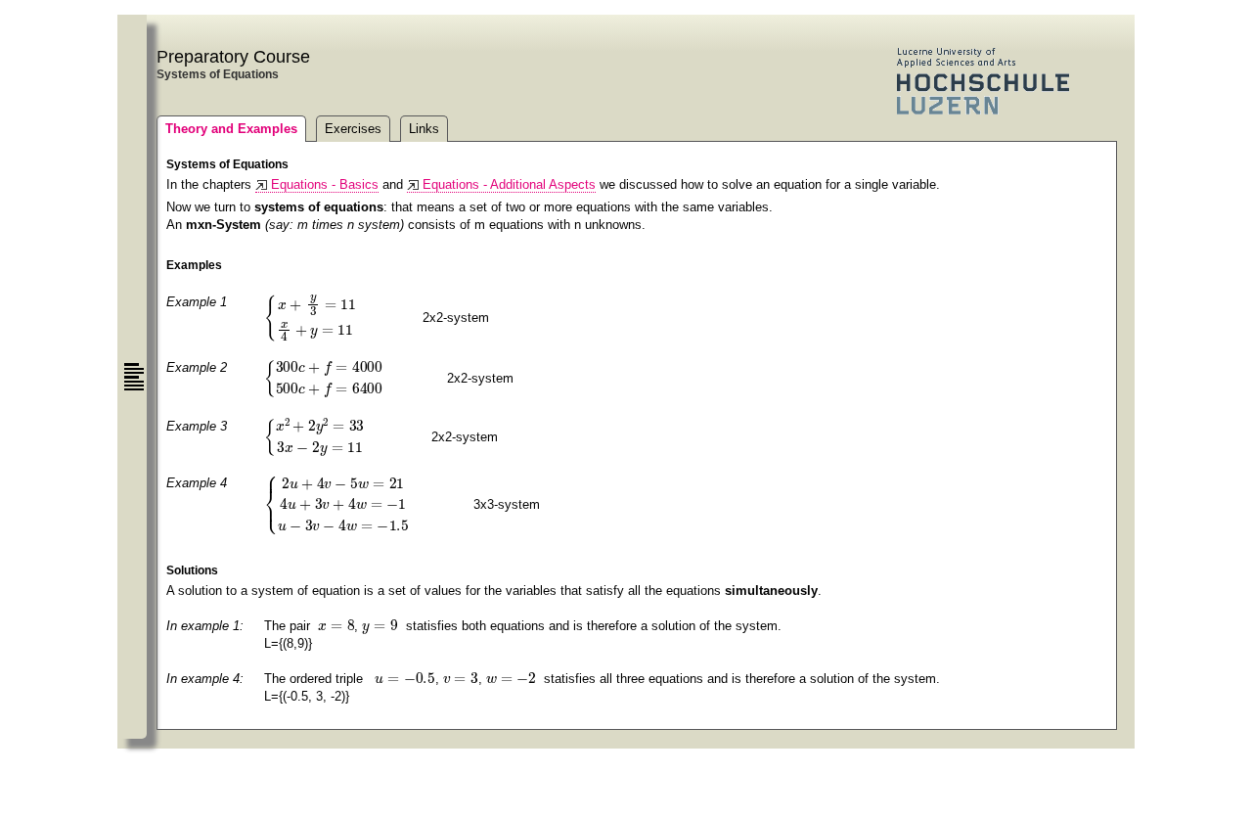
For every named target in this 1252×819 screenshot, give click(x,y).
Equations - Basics (325, 184)
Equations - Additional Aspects (509, 184)
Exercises (353, 128)
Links (424, 128)
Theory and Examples (231, 128)
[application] (341, 316)
